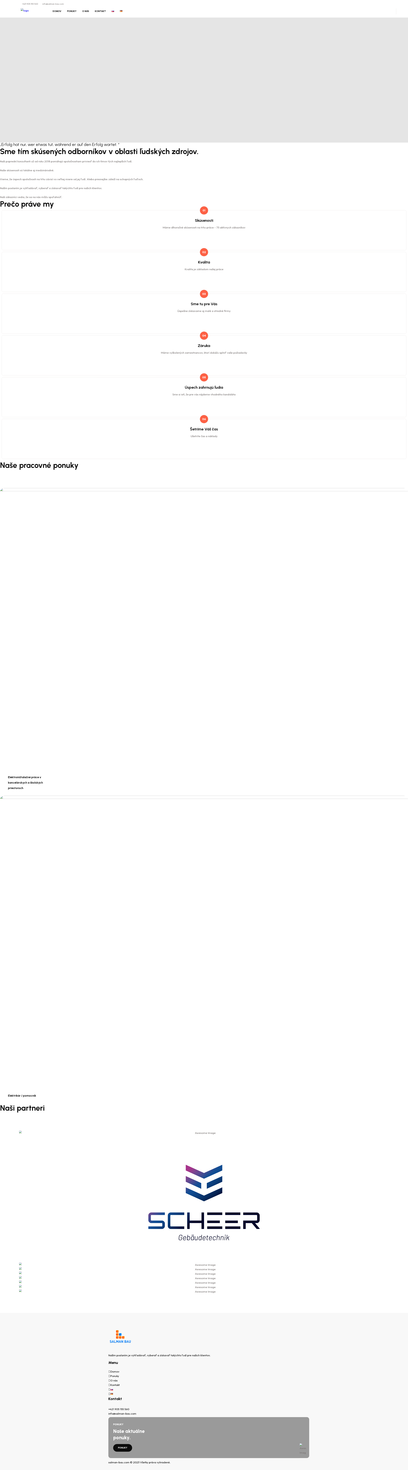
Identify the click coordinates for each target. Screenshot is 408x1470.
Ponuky (71, 11)
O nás (85, 11)
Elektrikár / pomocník (22, 1095)
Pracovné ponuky (124, 102)
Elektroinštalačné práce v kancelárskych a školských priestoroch (25, 782)
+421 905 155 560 (30, 4)
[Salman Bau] (25, 10)
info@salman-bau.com (53, 4)
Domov (57, 11)
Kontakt (100, 11)
